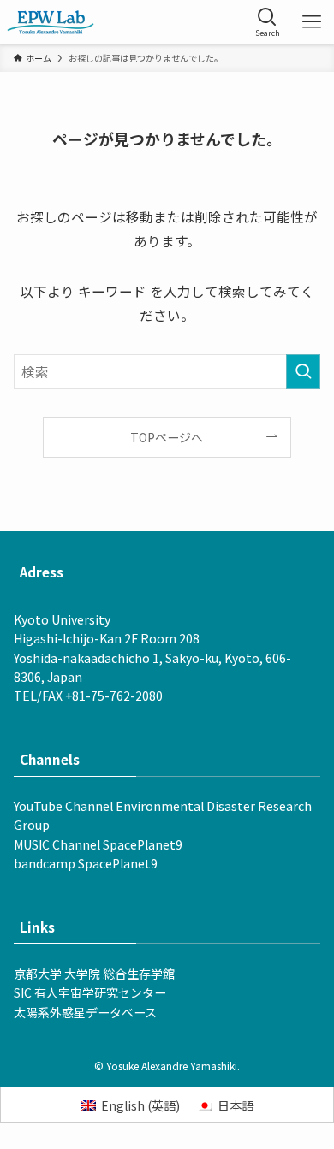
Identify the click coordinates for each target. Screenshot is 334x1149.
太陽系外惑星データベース (85, 1012)
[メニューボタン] (311, 22)
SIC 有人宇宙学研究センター (90, 992)
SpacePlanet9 (142, 844)
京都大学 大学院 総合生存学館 (94, 973)
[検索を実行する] (303, 371)
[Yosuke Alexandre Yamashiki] (50, 22)
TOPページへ (166, 437)
